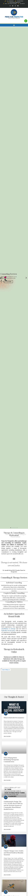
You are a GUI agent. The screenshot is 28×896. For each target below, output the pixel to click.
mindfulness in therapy (8, 628)
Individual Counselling (14, 583)
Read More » (7, 736)
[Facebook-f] (10, 6)
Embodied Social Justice (8, 630)
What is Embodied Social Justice (14, 718)
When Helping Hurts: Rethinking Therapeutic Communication (11, 759)
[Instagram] (15, 6)
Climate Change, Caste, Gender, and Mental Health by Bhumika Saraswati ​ (14, 853)
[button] (14, 25)
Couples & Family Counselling (14, 593)
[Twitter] (12, 6)
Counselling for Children (14, 602)
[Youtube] (18, 6)
